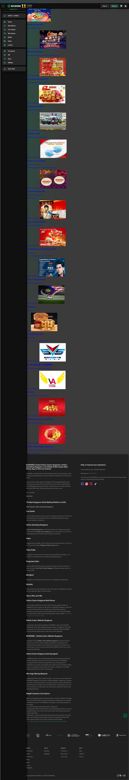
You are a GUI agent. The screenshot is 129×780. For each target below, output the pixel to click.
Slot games (29, 615)
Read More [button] (29, 496)
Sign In (105, 6)
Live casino (36, 615)
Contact (34, 2)
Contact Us (64, 751)
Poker (27, 759)
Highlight (46, 754)
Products (23, 2)
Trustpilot (29, 768)
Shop (80, 751)
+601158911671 (93, 473)
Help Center (64, 754)
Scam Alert (64, 756)
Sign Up (114, 6)
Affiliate (81, 754)
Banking (46, 751)
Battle (28, 762)
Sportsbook (68, 613)
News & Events (15, 2)
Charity (81, 756)
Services (28, 2)
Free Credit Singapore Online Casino (36, 721)
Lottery (42, 615)
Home (3, 2)
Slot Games (29, 756)
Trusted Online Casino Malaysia (58, 721)
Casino (28, 754)
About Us (8, 2)
